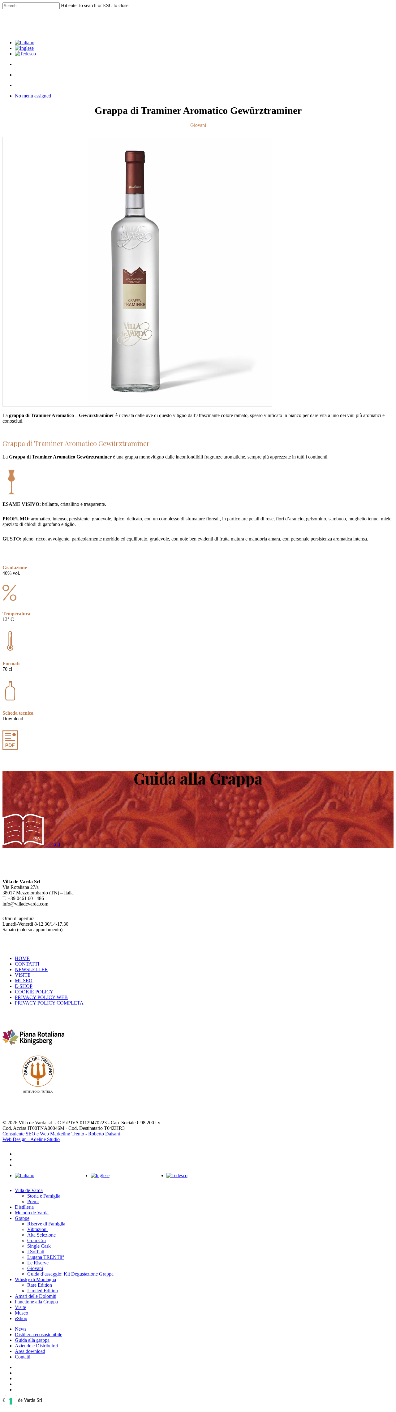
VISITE (23, 975)
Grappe (22, 1218)
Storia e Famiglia (43, 1196)
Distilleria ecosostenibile (38, 1334)
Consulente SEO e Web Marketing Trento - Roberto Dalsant (61, 1133)
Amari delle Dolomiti (35, 1296)
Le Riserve (38, 1262)
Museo (21, 1312)
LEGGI (52, 844)
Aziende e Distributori (36, 1345)
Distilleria (24, 1207)
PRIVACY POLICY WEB (41, 997)
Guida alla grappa (32, 1340)
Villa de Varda (29, 1190)
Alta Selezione (41, 1235)
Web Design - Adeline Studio (31, 1139)
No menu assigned (33, 95)
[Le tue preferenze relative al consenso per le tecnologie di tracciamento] (11, 1401)
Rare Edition (39, 1285)
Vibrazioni (37, 1229)
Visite (20, 1307)
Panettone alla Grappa (36, 1301)
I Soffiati (35, 1251)
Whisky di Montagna (35, 1279)
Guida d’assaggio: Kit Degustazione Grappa (70, 1273)
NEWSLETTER (31, 969)
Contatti (22, 1356)
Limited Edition (42, 1290)
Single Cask (39, 1246)
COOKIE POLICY (34, 991)
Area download (30, 1351)
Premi (33, 1201)
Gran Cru (36, 1240)
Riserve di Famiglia (46, 1223)
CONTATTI (27, 963)
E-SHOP (23, 986)
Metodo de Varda (32, 1212)
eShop (21, 1318)
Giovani (35, 1268)
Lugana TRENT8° (45, 1257)
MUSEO (23, 980)
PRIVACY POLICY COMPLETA (49, 1002)
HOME (22, 958)
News (20, 1329)
